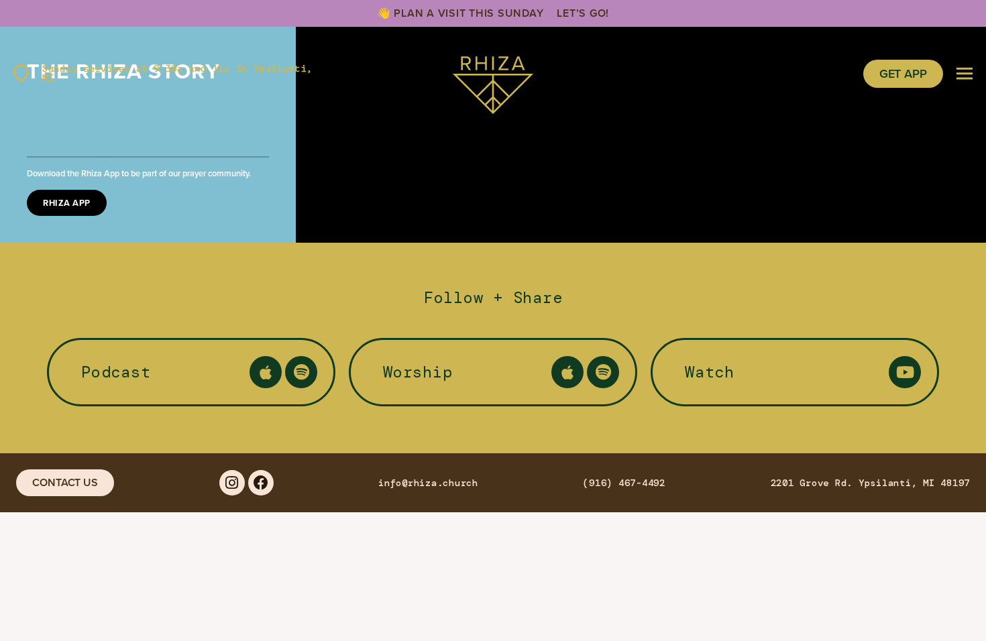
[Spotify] (301, 372)
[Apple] (266, 372)
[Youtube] (905, 372)
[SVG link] (493, 74)
